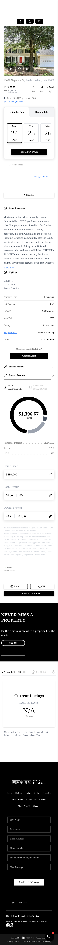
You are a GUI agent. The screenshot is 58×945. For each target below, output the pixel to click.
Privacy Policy (13, 941)
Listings (18, 793)
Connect (36, 806)
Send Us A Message (29, 882)
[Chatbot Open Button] (49, 936)
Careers (42, 799)
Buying (28, 793)
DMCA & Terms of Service (33, 941)
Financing (47, 793)
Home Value (17, 799)
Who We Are (31, 799)
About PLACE (24, 806)
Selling (37, 793)
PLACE (43, 916)
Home (9, 793)
